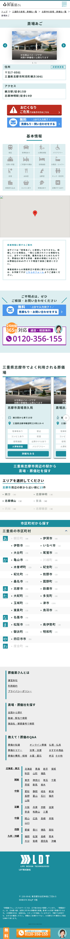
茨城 (27, 784)
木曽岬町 (23, 567)
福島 (43, 773)
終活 (51, 756)
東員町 (21, 610)
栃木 (43, 784)
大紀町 (21, 596)
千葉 (53, 780)
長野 (27, 796)
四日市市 (23, 639)
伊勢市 (22, 545)
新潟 (51, 791)
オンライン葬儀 (38, 745)
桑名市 (21, 581)
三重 (45, 812)
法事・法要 (36, 750)
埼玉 (45, 780)
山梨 (27, 800)
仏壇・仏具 (55, 745)
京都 (43, 807)
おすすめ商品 (56, 750)
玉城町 (21, 603)
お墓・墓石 (36, 756)
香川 (35, 829)
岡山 (27, 818)
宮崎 (35, 841)
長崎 (43, 836)
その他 (59, 756)
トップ (4, 11)
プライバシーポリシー (20, 691)
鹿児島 (44, 841)
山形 (35, 773)
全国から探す (15, 712)
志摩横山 (14, 501)
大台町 (21, 553)
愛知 (27, 791)
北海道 (28, 769)
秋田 (27, 773)
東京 (27, 780)
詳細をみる (28, 453)
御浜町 (21, 632)
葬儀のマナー (15, 750)
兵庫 (35, 807)
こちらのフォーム (35, 272)
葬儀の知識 (14, 745)
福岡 (27, 836)
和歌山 (36, 812)
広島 (35, 818)
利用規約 (13, 686)
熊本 (51, 836)
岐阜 (43, 791)
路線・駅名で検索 (17, 718)
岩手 (45, 769)
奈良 (27, 812)
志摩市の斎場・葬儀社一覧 (54, 11)
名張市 (21, 617)
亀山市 (21, 560)
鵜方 (11, 494)
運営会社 (13, 680)
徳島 (43, 829)
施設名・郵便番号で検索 (21, 723)
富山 (35, 796)
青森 (37, 769)
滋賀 (51, 807)
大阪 (27, 807)
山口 (27, 823)
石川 (43, 796)
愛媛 (27, 829)
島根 (43, 818)
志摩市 (21, 588)
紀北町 (21, 574)
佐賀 (35, 836)
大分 (27, 841)
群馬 (35, 784)
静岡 (35, 791)
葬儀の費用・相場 (17, 756)
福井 (51, 796)
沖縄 (53, 841)
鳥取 (51, 818)
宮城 (53, 769)
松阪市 (22, 624)
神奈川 (36, 780)
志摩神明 (45, 494)
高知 (51, 829)
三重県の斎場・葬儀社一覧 (24, 11)
